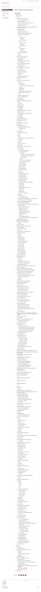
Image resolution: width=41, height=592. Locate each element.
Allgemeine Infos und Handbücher (22, 132)
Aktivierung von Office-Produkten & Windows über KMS (25, 271)
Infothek (3, 15)
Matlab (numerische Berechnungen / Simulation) (24, 296)
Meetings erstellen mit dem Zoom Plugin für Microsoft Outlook (28, 523)
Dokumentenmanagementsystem (21, 125)
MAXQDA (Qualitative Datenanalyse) (22, 293)
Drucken (19, 135)
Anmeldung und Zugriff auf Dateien (23, 396)
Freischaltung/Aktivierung (21, 446)
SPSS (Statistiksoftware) (20, 410)
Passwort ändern (20, 260)
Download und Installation (21, 21)
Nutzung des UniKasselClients (22, 471)
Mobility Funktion (20, 428)
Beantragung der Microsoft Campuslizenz (24, 304)
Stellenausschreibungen (21, 548)
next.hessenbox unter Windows (23, 338)
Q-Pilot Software (20, 139)
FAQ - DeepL (19, 121)
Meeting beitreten (20, 59)
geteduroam (19, 480)
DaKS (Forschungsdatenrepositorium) (22, 118)
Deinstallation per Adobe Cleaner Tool (23, 24)
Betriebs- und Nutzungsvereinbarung (23, 395)
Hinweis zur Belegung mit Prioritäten (24, 216)
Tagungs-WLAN (20, 497)
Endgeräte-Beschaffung (21, 472)
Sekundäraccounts (20, 449)
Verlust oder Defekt (20, 73)
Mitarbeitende (20, 555)
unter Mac (21, 158)
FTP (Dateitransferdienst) (20, 224)
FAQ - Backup (20, 55)
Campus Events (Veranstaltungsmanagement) (23, 63)
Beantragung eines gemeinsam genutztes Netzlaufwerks (27, 327)
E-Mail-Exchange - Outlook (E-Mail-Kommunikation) (24, 146)
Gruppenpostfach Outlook (22, 176)
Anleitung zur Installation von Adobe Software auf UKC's (26, 22)
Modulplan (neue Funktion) (23, 209)
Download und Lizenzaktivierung (22, 294)
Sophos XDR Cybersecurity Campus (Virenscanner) (24, 406)
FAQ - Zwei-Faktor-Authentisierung (22, 96)
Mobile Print (19, 142)
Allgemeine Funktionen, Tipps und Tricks (24, 206)
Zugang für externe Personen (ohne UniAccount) (24, 346)
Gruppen (19, 461)
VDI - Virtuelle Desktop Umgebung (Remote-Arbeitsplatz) (25, 475)
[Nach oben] (38, 587)
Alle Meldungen (19, 546)
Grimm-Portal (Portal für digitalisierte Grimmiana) (24, 231)
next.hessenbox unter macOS (23, 339)
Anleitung (19, 78)
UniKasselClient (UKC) (21, 468)
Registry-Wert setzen (24, 157)
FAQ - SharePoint (20, 402)
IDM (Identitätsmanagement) (21, 256)
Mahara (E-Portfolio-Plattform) (21, 283)
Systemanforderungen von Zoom (23, 539)
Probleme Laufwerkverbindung (22, 332)
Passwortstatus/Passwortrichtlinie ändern (24, 261)
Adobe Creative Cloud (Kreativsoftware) (22, 18)
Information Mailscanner (21, 195)
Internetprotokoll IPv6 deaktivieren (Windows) (25, 91)
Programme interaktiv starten (22, 242)
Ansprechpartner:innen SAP (22, 370)
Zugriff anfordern (20, 257)
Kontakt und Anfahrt (19, 570)
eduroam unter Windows (22, 490)
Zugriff (19, 102)
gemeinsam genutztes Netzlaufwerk (23, 460)
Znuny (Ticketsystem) (20, 504)
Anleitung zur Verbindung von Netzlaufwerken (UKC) (25, 331)
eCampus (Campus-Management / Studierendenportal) (24, 201)
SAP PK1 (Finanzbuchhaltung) (21, 380)
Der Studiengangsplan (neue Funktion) (24, 212)
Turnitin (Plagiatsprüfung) (20, 436)
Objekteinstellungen (20, 106)
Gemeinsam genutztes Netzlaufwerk (23, 325)
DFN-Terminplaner (19, 124)
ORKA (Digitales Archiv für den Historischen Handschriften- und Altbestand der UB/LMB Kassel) (27, 352)
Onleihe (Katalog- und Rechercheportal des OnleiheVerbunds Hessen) (26, 350)
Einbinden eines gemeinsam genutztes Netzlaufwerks (26, 328)
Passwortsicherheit (20, 453)
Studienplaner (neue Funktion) (23, 208)
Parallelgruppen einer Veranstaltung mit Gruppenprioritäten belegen (28, 217)
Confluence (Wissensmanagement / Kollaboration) (24, 110)
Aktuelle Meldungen (20, 66)
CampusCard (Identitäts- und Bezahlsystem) (23, 67)
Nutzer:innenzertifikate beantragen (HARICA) (24, 362)
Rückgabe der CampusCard (22, 70)
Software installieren (21, 246)
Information (19, 230)
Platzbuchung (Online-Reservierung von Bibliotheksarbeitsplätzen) (26, 368)
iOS (19, 487)
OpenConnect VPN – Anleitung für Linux (24, 92)
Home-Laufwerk (20, 324)
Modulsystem (20, 235)
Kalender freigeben (21, 184)
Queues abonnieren (20, 509)
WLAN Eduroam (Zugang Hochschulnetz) (22, 479)
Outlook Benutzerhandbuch (22, 180)
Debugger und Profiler (21, 249)
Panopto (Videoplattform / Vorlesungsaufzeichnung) (24, 354)
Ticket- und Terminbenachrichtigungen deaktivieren (25, 512)
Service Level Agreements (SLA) (22, 569)
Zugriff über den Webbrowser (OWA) (24, 150)
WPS (18, 384)
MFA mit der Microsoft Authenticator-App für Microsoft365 (26, 308)
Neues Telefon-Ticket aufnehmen (22, 508)
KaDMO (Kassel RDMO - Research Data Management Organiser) (26, 265)
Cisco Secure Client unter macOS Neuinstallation (27, 85)
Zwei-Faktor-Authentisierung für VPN (23, 95)
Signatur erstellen (21, 183)
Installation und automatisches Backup (23, 34)
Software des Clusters (21, 245)
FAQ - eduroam (20, 502)
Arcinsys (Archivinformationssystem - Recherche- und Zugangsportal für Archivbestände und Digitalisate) (27, 27)
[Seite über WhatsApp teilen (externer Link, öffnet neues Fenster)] (21, 575)
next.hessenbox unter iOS (22, 342)
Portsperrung (20, 279)
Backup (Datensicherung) (20, 29)
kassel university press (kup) (21, 267)
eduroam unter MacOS (22, 491)
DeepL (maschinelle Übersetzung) (21, 120)
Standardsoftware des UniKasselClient (23, 469)
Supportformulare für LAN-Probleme (23, 276)
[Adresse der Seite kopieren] (25, 575)
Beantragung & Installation (21, 420)
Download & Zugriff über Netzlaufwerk (23, 416)
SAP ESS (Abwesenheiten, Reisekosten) (22, 373)
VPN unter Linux (21, 87)
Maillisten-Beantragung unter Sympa (23, 289)
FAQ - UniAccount (20, 464)
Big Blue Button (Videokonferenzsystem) (22, 56)
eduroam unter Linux (22, 493)
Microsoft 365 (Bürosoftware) (21, 303)
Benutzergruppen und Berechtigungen (23, 282)
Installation (20, 140)
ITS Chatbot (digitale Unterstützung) (22, 264)
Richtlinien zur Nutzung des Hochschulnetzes (24, 560)
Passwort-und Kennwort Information (23, 454)
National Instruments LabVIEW (22, 321)
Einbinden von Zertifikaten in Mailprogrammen (24, 361)
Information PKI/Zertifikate (21, 358)
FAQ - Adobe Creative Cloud (22, 25)
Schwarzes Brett (19, 387)
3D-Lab (18, 17)
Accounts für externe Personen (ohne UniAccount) (25, 113)
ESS (18, 376)
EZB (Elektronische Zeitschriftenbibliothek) (23, 220)
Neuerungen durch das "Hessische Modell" (24, 541)
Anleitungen (19, 223)
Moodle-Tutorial (20, 317)
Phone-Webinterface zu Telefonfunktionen (24, 427)
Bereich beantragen (20, 117)
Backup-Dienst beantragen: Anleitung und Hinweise (25, 33)
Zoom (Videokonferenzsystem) (21, 516)
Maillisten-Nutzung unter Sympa (22, 290)
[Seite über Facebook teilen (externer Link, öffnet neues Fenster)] (23, 575)
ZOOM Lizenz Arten (21, 524)
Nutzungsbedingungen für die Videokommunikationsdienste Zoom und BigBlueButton (28, 566)
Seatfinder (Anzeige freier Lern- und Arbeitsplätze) (24, 390)
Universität (3, 6)
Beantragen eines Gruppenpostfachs (24, 173)
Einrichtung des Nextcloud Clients (22, 343)
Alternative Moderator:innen (23, 527)
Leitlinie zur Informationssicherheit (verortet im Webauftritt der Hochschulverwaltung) (26, 562)
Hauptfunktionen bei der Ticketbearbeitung (24, 505)
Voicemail (19, 421)
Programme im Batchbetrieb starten (23, 241)
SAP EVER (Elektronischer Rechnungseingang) (23, 377)
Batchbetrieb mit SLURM (21, 238)
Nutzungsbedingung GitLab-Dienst (23, 564)
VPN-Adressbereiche (21, 98)
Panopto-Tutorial (20, 355)
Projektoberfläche (20, 107)
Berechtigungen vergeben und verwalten (23, 398)
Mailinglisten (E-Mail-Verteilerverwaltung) (22, 286)
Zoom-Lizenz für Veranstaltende (23, 519)
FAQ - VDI (19, 476)
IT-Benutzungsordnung (21, 559)
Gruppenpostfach (20, 458)
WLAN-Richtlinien (20, 498)
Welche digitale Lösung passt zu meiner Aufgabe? (24, 549)
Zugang (19, 234)
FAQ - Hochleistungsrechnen (22, 253)
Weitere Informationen (21, 227)
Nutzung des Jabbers (21, 425)
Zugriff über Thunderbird (22, 164)
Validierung (19, 74)
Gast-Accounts (20, 450)
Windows (20, 41)
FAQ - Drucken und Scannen (22, 143)
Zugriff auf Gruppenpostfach (23, 169)
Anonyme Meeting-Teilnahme (22, 537)
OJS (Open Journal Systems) (21, 349)
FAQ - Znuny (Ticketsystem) (22, 515)
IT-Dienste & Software (5, 13)
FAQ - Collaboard (20, 103)
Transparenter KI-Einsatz (4, 583)
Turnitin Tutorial (20, 438)
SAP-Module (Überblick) (20, 369)
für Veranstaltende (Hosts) (23, 530)
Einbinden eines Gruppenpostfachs (25, 161)
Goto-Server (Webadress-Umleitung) (22, 228)
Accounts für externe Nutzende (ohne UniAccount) (25, 399)
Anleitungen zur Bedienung (21, 345)
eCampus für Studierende (21, 205)
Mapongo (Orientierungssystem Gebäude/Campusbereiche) (25, 292)
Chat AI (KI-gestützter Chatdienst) (21, 77)
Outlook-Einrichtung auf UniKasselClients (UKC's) (28, 154)
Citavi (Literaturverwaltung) (21, 99)
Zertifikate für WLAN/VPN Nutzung (23, 501)
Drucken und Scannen (20, 131)
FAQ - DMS (20, 129)
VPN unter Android (21, 88)
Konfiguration (22, 38)
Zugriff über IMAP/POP (22, 162)
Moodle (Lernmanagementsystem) (22, 316)
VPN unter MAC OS (21, 84)
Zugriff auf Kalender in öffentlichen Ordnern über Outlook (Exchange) (27, 198)
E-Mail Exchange (20, 147)
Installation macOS (22, 48)
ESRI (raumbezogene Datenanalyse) (22, 219)
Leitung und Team (5, 11)
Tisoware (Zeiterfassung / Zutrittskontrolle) (23, 432)
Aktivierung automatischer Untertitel (23, 542)
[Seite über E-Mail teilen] (19, 575)
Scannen (19, 136)
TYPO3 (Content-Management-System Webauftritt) (24, 439)
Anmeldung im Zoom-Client (23, 520)
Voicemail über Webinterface (22, 424)
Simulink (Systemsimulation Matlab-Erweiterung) (24, 403)
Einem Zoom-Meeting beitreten (23, 534)
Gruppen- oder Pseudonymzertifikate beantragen (24, 365)
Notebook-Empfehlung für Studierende (24, 553)
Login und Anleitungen (22, 128)
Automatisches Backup (23, 40)
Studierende (19, 552)
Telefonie (18, 417)
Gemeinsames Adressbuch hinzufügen (24, 187)
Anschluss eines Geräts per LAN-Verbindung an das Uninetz (26, 275)
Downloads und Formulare (20, 556)
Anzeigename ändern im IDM (22, 457)
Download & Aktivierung (21, 297)
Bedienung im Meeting (22, 535)
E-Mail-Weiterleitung (22, 191)
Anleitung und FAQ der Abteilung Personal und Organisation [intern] (27, 435)
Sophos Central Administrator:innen (23, 409)
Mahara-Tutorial (20, 285)
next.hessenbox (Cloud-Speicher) (21, 335)
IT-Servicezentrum (7, 6)
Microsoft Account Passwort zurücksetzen (24, 307)
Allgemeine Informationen (21, 30)
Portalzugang (20, 278)
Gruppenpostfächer (20, 172)
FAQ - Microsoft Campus (21, 311)
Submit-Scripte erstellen (21, 239)
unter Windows (22, 153)
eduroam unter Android (22, 494)
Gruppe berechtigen (20, 114)
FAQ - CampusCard (20, 69)
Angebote (20, 473)
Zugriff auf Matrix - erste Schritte (22, 301)
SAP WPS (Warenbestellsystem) (21, 383)
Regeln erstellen (21, 190)
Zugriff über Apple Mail (22, 165)
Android (20, 486)
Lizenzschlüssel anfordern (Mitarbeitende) (24, 320)
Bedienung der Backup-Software (22, 52)
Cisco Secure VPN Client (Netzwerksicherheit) (23, 80)
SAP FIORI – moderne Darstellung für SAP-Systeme (24, 372)
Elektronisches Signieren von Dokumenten (24, 366)
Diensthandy (19, 431)
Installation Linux (22, 37)
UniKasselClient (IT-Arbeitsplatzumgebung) (23, 465)
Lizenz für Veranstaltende (21, 58)
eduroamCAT (20, 482)
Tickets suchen (20, 513)
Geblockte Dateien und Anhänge (23, 197)
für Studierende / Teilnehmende (24, 531)
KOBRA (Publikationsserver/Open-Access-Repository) (24, 272)
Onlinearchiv (19, 194)
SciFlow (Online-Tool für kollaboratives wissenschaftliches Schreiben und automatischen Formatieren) (27, 392)
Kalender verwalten (21, 186)
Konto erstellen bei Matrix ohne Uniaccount (24, 300)
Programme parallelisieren (21, 250)
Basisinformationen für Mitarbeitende (23, 202)
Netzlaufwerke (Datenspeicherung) (22, 323)
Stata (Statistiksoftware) (20, 413)
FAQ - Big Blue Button (21, 62)
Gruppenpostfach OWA (22, 175)
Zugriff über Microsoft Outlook (23, 151)
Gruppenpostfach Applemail (23, 179)
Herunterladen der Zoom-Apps (22, 538)
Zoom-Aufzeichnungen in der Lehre (24, 528)
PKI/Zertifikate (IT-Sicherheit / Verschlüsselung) (23, 357)
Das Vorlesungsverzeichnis (23, 213)
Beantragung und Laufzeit (21, 445)
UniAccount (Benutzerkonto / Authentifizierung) (23, 442)
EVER (18, 379)
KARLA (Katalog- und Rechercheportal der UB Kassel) (24, 268)
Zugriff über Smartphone (22, 168)
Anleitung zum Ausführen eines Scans (23, 407)
